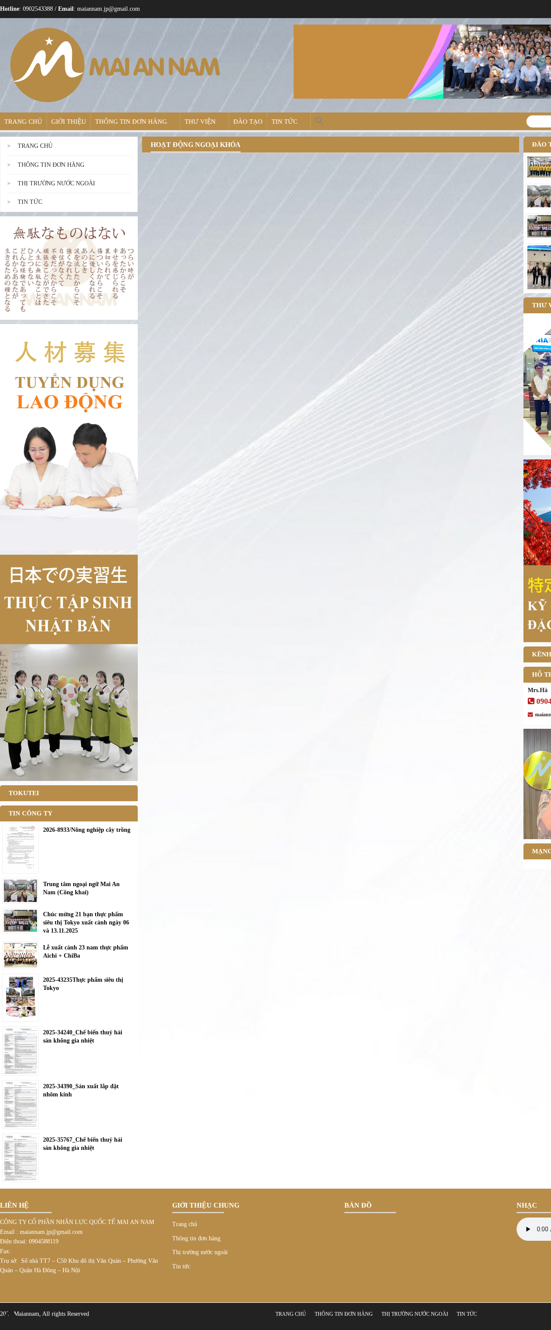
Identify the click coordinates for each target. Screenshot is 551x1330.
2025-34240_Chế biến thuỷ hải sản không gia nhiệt (82, 1036)
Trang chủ (23, 121)
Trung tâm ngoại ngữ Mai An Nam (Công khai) (81, 888)
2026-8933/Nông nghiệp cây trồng (86, 830)
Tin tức (284, 121)
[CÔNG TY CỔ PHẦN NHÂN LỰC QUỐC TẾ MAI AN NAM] (114, 65)
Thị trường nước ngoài (56, 183)
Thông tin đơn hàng (131, 121)
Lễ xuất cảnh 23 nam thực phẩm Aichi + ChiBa (85, 951)
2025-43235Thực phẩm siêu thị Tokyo (83, 984)
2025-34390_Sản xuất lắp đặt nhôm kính (81, 1090)
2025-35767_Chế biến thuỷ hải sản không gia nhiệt (82, 1143)
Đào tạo (248, 121)
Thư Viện (200, 121)
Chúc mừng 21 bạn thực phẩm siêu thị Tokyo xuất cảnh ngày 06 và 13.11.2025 (86, 922)
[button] (319, 121)
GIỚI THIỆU (68, 121)
